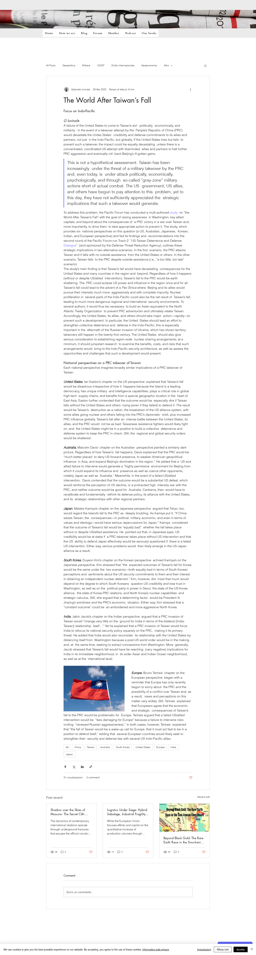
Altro (166, 65)
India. (173, 747)
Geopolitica (69, 65)
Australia (105, 747)
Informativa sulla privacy (155, 949)
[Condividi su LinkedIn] (82, 766)
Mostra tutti (203, 796)
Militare (86, 65)
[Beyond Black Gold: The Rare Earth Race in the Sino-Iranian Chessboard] (184, 818)
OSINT (100, 65)
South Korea (123, 747)
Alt (67, 747)
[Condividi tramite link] (90, 766)
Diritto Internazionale (122, 65)
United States (142, 747)
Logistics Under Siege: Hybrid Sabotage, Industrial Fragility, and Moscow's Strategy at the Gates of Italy (127, 812)
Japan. (69, 754)
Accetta (240, 949)
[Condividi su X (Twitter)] (73, 766)
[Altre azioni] (190, 89)
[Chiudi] (252, 949)
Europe (160, 747)
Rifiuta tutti (222, 949)
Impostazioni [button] (204, 949)
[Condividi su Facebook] (65, 766)
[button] (205, 65)
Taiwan (90, 747)
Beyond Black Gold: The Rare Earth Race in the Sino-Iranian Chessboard (184, 840)
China (78, 747)
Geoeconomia (149, 65)
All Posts (51, 65)
